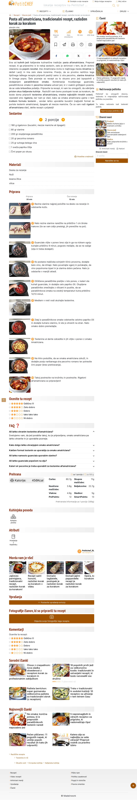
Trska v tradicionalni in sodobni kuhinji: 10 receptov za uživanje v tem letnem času (81, 692)
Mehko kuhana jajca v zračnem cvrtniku (116, 125)
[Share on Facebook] (56, 56)
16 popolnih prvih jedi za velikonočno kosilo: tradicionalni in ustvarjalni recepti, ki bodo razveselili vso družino (73, 672)
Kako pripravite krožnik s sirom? (117, 143)
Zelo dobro (29, 407)
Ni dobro (28, 418)
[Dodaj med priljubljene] (56, 44)
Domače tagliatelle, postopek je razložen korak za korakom (55, 581)
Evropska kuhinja (35, 763)
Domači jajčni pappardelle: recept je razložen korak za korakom (74, 581)
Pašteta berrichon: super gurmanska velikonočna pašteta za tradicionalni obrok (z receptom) (38, 694)
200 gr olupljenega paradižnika (26, 134)
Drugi (122, 11)
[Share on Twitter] (78, 56)
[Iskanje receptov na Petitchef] (114, 5)
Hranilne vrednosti (85, 156)
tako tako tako (30, 414)
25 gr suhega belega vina (24, 143)
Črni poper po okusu (21, 151)
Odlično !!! (28, 403)
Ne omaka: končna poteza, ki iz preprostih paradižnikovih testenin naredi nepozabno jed (28, 721)
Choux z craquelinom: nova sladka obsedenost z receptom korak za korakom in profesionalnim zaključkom (29, 672)
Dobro (26, 411)
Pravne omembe (78, 784)
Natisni (121, 149)
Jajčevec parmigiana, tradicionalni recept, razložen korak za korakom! (17, 583)
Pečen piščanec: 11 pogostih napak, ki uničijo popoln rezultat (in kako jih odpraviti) (37, 740)
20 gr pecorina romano (22, 138)
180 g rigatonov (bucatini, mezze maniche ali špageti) (38, 125)
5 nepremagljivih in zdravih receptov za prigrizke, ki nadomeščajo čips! (81, 718)
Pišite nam (75, 773)
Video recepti (15, 777)
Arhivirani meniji (108, 149)
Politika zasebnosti (79, 777)
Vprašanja (96, 11)
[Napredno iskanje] (118, 6)
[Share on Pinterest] (89, 56)
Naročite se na (112, 161)
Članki (69, 11)
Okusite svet (21, 763)
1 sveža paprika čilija (21, 147)
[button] (12, 44)
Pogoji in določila (78, 780)
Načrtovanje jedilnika (110, 111)
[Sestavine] (4, 400)
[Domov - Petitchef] (10, 15)
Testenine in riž (22, 758)
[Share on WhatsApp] (67, 56)
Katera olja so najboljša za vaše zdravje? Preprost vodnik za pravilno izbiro (80, 740)
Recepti (43, 11)
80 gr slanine (17, 129)
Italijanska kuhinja (52, 763)
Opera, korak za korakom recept (93, 577)
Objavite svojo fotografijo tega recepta (51, 621)
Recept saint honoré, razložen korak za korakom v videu (36, 581)
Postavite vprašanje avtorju (52, 602)
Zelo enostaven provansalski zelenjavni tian (116, 134)
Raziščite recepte (18, 754)
